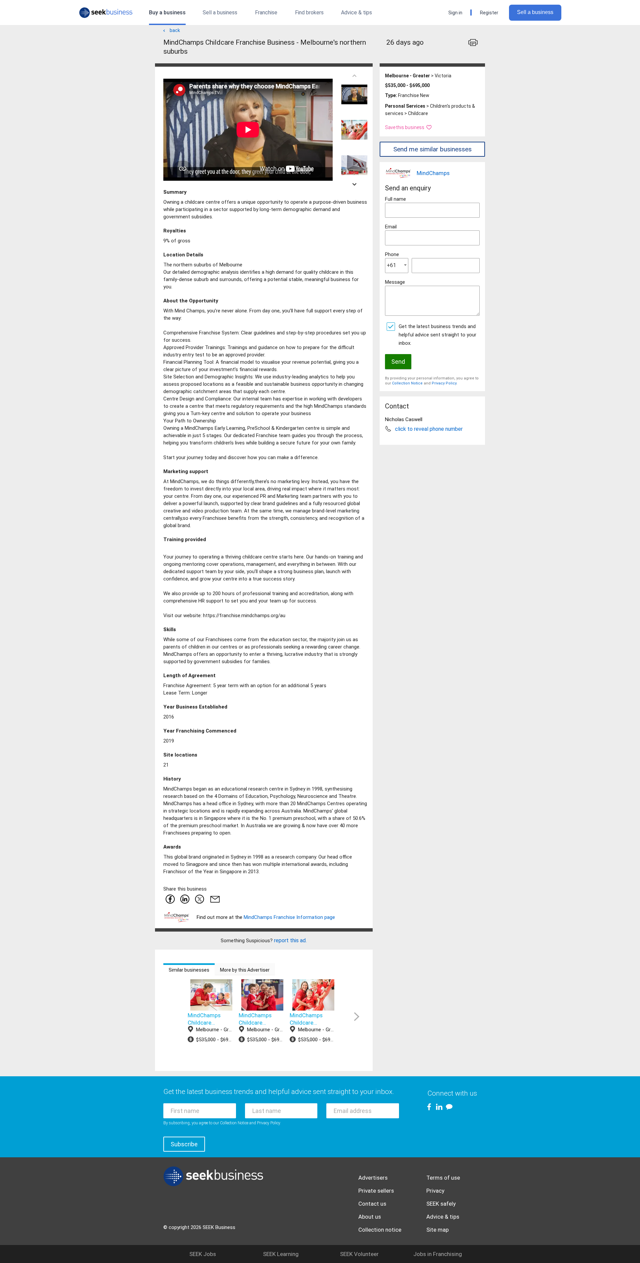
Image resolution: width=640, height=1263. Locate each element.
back (175, 30)
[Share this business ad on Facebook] (170, 899)
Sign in (455, 12)
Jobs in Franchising (437, 1254)
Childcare (418, 113)
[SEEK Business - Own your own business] (106, 12)
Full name (395, 199)
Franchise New (413, 95)
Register (489, 12)
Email (391, 227)
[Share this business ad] (213, 899)
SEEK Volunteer (359, 1254)
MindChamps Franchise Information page (289, 917)
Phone (392, 254)
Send (398, 361)
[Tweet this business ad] (199, 899)
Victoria (443, 75)
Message (395, 282)
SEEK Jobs (202, 1254)
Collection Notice (407, 383)
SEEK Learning (281, 1254)
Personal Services (405, 106)
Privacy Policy (444, 383)
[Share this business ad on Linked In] (184, 899)
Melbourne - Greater (407, 75)
